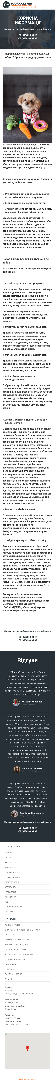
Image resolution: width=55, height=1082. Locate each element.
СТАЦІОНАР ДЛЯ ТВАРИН (15, 949)
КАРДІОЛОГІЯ (10, 887)
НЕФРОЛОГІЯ (10, 862)
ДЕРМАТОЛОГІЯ (11, 872)
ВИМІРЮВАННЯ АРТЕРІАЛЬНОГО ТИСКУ (22, 930)
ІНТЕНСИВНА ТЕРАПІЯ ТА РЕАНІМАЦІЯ (21, 954)
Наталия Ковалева (32, 701)
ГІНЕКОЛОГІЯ (10, 897)
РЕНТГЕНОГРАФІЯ (12, 925)
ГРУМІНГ (8, 979)
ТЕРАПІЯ (8, 852)
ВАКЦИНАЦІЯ (10, 964)
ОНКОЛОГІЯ (10, 911)
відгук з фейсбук (29, 704)
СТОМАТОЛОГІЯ (12, 882)
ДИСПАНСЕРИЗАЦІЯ (13, 974)
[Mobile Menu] (51, 5)
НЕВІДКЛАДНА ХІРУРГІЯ (15, 959)
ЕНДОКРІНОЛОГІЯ (12, 877)
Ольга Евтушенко (32, 768)
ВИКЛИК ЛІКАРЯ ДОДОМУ (16, 944)
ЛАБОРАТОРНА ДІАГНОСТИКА (17, 939)
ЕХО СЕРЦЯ (9, 934)
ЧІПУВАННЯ (10, 969)
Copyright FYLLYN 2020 (27, 1079)
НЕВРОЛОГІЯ (10, 892)
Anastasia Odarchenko (32, 813)
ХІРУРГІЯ (8, 857)
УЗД (6, 902)
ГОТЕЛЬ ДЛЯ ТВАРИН (14, 907)
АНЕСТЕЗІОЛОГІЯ (12, 867)
